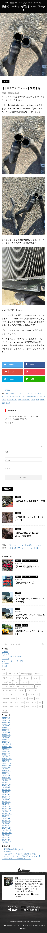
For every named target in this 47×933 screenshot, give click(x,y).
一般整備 (7, 390)
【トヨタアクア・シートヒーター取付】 (23, 548)
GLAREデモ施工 (26, 674)
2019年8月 (6, 790)
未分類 (4, 666)
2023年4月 (6, 735)
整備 (37, 400)
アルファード (14, 393)
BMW (9, 674)
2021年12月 (7, 759)
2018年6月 (6, 823)
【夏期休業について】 (25, 582)
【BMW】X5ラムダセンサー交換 (30, 501)
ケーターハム (14, 678)
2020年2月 (6, 778)
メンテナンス (31, 690)
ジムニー (35, 678)
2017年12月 (7, 828)
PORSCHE (38, 674)
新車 (27, 702)
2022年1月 (6, 756)
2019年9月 (6, 787)
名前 (7, 452)
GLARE (6, 393)
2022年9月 (6, 749)
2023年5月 (6, 732)
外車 (11, 702)
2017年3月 (6, 837)
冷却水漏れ (26, 400)
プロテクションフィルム (17, 396)
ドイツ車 (24, 682)
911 (4, 674)
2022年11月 (6, 744)
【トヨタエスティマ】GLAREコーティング (24, 545)
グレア (22, 393)
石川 (22, 707)
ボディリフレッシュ (9, 690)
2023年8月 (6, 725)
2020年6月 (6, 771)
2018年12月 (7, 809)
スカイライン (7, 682)
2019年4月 (6, 799)
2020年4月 (6, 775)
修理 (19, 400)
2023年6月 (6, 730)
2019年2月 (6, 804)
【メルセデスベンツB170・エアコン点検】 (19, 854)
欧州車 (42, 400)
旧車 (40, 702)
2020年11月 (6, 763)
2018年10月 (7, 814)
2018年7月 (6, 821)
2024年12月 (7, 718)
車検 (40, 707)
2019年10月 (7, 785)
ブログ (6, 396)
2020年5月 (6, 773)
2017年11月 (6, 830)
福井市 (34, 707)
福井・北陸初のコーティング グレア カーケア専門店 (23, 921)
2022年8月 (6, 751)
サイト (7, 468)
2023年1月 (6, 742)
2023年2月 (6, 740)
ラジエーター (31, 396)
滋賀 (16, 707)
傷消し (31, 698)
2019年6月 (6, 794)
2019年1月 (6, 806)
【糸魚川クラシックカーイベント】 (16, 859)
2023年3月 (6, 737)
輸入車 (8, 403)
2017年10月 (7, 833)
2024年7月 (6, 720)
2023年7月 (6, 728)
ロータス (23, 694)
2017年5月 (6, 835)
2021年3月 (6, 761)
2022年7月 (6, 754)
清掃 (11, 707)
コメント (9, 423)
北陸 (37, 698)
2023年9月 (6, 723)
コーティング (29, 393)
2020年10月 (7, 766)
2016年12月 (7, 842)
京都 (19, 698)
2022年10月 (7, 747)
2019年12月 (7, 780)
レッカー (14, 694)
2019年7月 (6, 792)
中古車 (13, 698)
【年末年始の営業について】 (28, 566)
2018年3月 (6, 826)
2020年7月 (6, 768)
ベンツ (37, 686)
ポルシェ (22, 690)
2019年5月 (6, 797)
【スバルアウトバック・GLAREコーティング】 (21, 856)
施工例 (34, 702)
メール (8, 460)
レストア (39, 396)
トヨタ (37, 393)
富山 (16, 702)
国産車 (33, 400)
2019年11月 (6, 783)
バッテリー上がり (35, 682)
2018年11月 (6, 811)
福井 (3, 403)
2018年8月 (6, 818)
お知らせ (5, 654)
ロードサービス (12, 400)
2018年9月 (6, 816)
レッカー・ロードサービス (13, 661)
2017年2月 (6, 840)
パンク (5, 686)
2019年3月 (6, 802)
